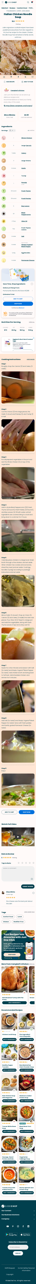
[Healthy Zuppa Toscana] (9, 1058)
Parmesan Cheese (27, 260)
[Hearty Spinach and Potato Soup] (27, 1181)
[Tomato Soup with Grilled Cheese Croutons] (9, 1181)
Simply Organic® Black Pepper (27, 245)
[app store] (25, 1234)
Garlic (23, 168)
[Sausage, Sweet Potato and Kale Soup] (9, 1150)
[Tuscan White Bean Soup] (9, 1119)
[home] (11, 2)
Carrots (28, 145)
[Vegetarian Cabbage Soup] (27, 1150)
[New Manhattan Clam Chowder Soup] (27, 1058)
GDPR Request (10, 1268)
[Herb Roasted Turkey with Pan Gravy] (14, 986)
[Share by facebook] (18, 77)
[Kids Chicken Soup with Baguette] (9, 1089)
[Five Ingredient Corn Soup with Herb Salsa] (27, 1028)
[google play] (11, 1234)
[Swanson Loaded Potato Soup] (27, 1089)
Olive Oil (24, 221)
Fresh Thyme (26, 191)
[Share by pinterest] (11, 77)
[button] (2, 2)
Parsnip (24, 182)
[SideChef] (9, 1207)
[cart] (32, 2)
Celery (23, 153)
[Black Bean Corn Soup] (27, 1119)
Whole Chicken (26, 138)
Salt (22, 236)
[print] (4, 77)
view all (32, 964)
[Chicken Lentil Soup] (9, 1028)
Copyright (9, 1274)
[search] (28, 2)
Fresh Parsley (26, 198)
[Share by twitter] (25, 77)
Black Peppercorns (26, 214)
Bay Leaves (25, 206)
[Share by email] (32, 77)
